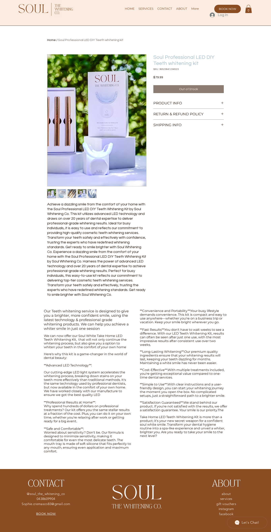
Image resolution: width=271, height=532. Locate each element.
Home (51, 40)
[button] (248, 9)
